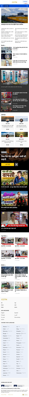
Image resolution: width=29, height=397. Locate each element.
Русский (3, 317)
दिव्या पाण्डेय (7, 139)
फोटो (15, 305)
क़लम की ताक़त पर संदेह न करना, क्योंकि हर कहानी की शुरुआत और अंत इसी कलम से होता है (7, 126)
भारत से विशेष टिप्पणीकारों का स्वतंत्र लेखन (21, 142)
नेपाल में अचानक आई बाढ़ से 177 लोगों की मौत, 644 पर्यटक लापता (21, 32)
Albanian (6, 326)
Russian (19, 349)
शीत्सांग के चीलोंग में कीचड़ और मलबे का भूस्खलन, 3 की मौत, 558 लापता (7, 36)
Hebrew (6, 361)
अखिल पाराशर (21, 123)
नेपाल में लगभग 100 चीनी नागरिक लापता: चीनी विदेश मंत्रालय (21, 42)
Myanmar (21, 333)
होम (1, 302)
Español (16, 312)
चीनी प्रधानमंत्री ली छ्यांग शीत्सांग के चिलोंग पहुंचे (21, 29)
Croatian (6, 340)
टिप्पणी (2, 305)
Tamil (18, 361)
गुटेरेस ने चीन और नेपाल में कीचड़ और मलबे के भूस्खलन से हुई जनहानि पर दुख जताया (21, 36)
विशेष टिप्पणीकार (21, 139)
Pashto (19, 345)
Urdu (18, 370)
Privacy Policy (3, 394)
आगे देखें (7, 164)
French (6, 352)
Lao (18, 326)
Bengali (5, 333)
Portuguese (20, 342)
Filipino (6, 349)
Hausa (5, 359)
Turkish (19, 366)
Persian (19, 338)
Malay (20, 329)
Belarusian (7, 331)
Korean (6, 375)
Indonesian (8, 368)
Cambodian (6, 338)
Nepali (18, 335)
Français (3, 315)
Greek (6, 356)
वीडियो (2, 307)
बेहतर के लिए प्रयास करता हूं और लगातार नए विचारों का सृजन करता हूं (21, 126)
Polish (19, 340)
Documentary (17, 317)
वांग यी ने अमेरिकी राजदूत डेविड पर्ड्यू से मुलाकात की (6, 42)
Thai (18, 363)
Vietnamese (21, 373)
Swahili (19, 359)
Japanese (6, 373)
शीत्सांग (15, 307)
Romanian (20, 347)
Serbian (19, 352)
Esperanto (7, 347)
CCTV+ (2, 319)
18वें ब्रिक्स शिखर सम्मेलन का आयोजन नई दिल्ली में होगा (7, 29)
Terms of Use (10, 394)
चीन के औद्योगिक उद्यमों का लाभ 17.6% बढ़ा (7, 38)
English (2, 312)
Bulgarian (7, 335)
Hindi (5, 363)
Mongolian (20, 331)
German (6, 354)
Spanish (19, 356)
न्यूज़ (15, 302)
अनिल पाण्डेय (7, 123)
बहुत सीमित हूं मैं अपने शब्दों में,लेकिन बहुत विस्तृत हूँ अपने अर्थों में (7, 142)
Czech (5, 342)
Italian (6, 370)
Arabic (6, 329)
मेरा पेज (7, 129)
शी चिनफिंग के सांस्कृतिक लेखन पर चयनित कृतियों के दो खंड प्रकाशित (7, 32)
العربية (15, 315)
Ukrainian (20, 368)
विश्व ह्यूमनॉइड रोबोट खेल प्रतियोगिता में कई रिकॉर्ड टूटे (21, 39)
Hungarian (7, 366)
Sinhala (19, 354)
